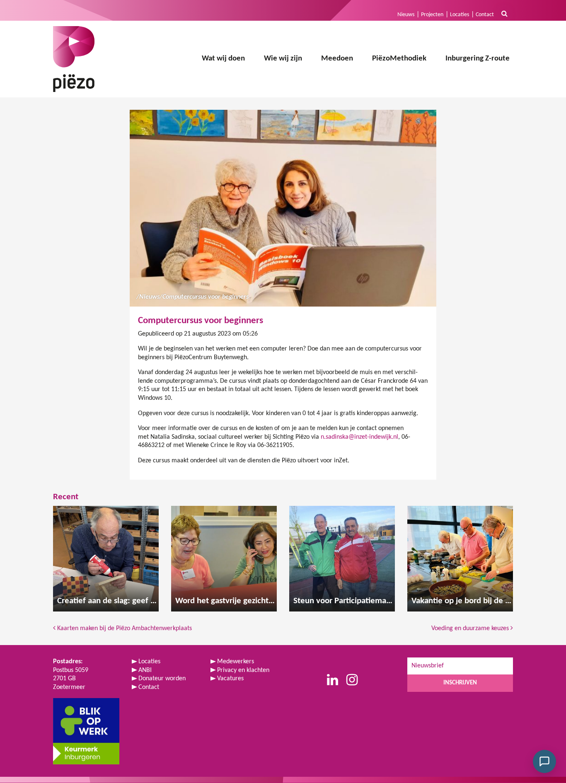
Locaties (459, 15)
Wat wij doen (223, 59)
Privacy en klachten (243, 670)
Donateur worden (162, 678)
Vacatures (230, 678)
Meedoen (337, 59)
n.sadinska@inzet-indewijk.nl (359, 437)
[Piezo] (73, 59)
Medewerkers (235, 661)
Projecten (432, 15)
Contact (485, 15)
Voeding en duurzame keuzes (470, 628)
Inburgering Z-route (477, 59)
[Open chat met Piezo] (544, 761)
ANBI (145, 670)
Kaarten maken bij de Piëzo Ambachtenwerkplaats (124, 628)
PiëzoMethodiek (399, 59)
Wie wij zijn (283, 59)
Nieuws (405, 15)
